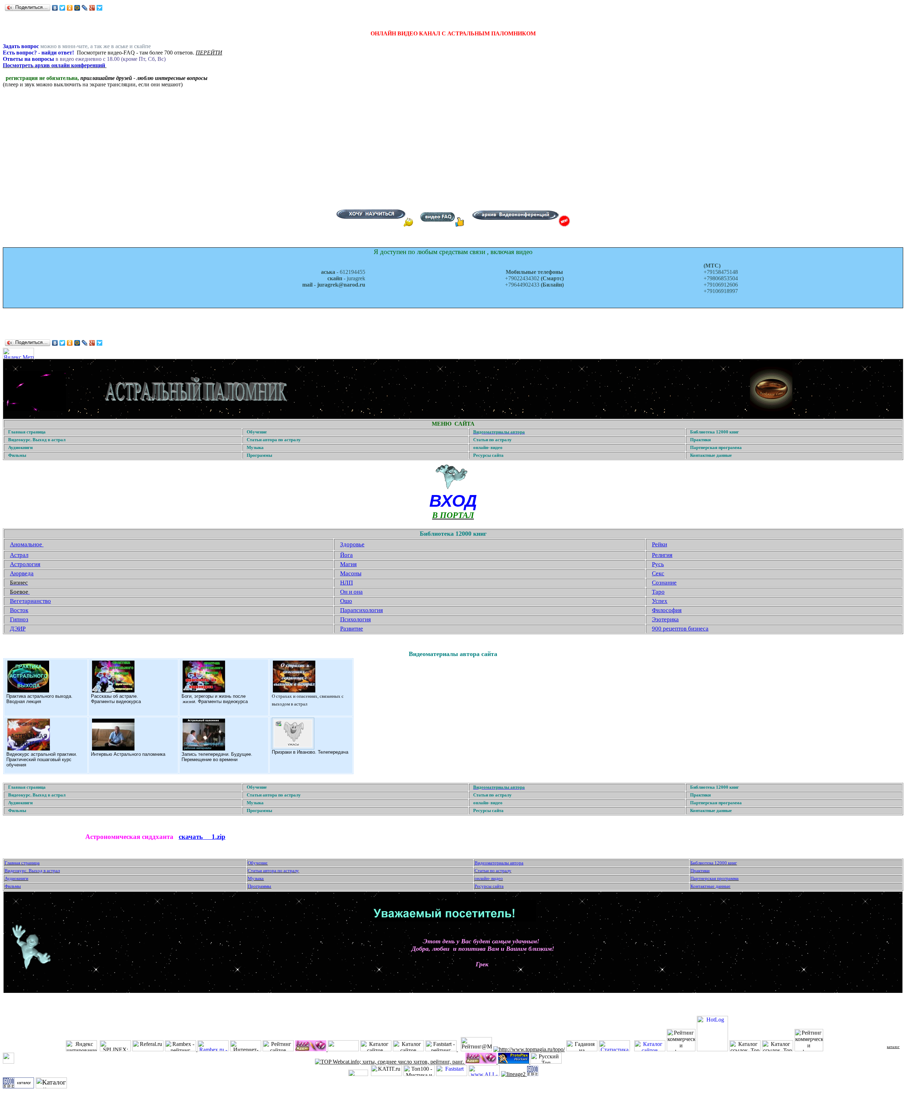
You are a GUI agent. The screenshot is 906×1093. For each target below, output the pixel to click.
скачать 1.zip (202, 836)
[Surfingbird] (99, 7)
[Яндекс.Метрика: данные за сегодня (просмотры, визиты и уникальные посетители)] (18, 353)
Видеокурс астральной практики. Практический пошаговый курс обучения (41, 759)
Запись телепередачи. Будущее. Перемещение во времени (217, 757)
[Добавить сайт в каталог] (532, 1074)
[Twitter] (62, 7)
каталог (893, 1047)
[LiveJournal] (84, 7)
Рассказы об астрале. (114, 696)
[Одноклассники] (70, 7)
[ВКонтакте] (55, 7)
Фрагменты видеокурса (116, 701)
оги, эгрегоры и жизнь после (215, 696)
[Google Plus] (92, 7)
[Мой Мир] (77, 7)
